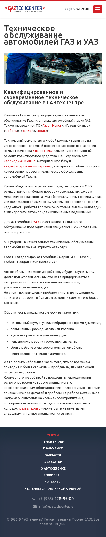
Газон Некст (52, 125)
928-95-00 (77, 9)
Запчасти (53, 455)
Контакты (53, 481)
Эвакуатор (53, 461)
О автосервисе (53, 468)
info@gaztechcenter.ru (56, 506)
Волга (42, 130)
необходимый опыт (20, 161)
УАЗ (36, 222)
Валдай (27, 130)
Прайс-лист (53, 448)
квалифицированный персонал (28, 166)
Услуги (53, 435)
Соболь (11, 130)
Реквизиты (53, 475)
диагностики (43, 150)
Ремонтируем (53, 441)
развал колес (29, 408)
